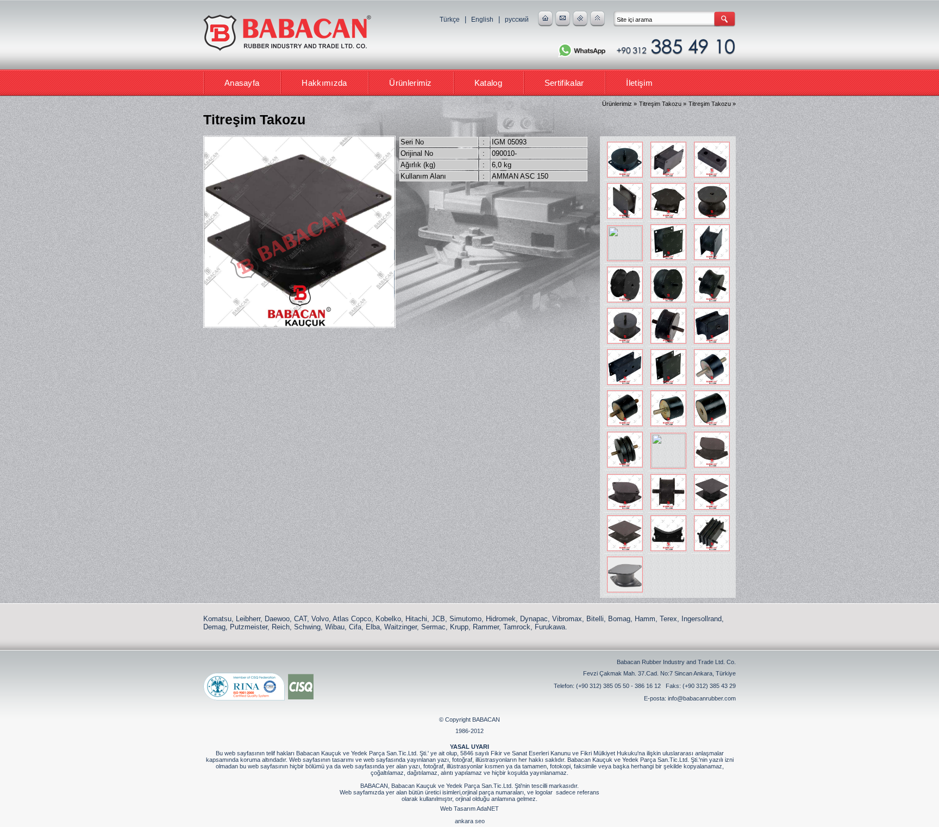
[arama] (580, 24)
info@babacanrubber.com (702, 698)
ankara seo (470, 821)
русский (517, 19)
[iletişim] (563, 24)
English (482, 19)
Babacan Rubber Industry (287, 34)
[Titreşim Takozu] (623, 159)
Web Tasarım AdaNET (469, 808)
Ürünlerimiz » (619, 103)
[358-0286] (623, 574)
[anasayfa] (545, 24)
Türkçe (450, 19)
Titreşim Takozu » (662, 103)
